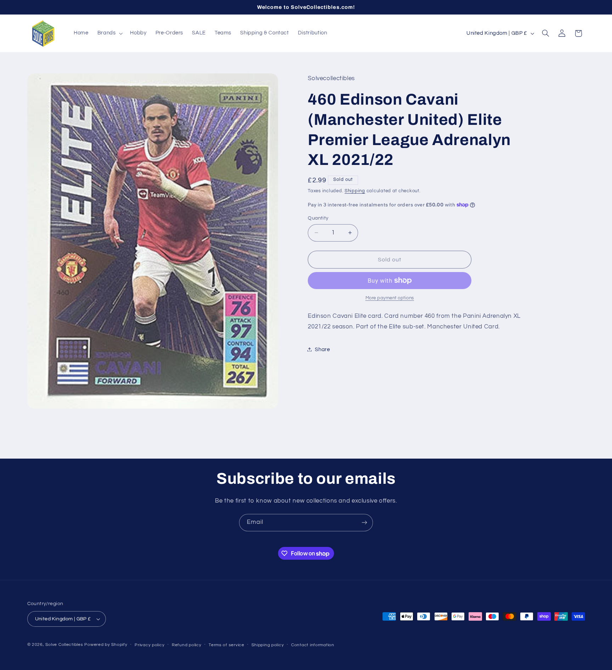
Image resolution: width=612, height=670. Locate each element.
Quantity (318, 218)
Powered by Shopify (105, 645)
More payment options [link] (390, 298)
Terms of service (226, 645)
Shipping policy (267, 645)
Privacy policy (149, 645)
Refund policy (187, 645)
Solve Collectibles (64, 645)
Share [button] (322, 349)
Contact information (312, 645)
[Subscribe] (364, 522)
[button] (109, 33)
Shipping (355, 190)
